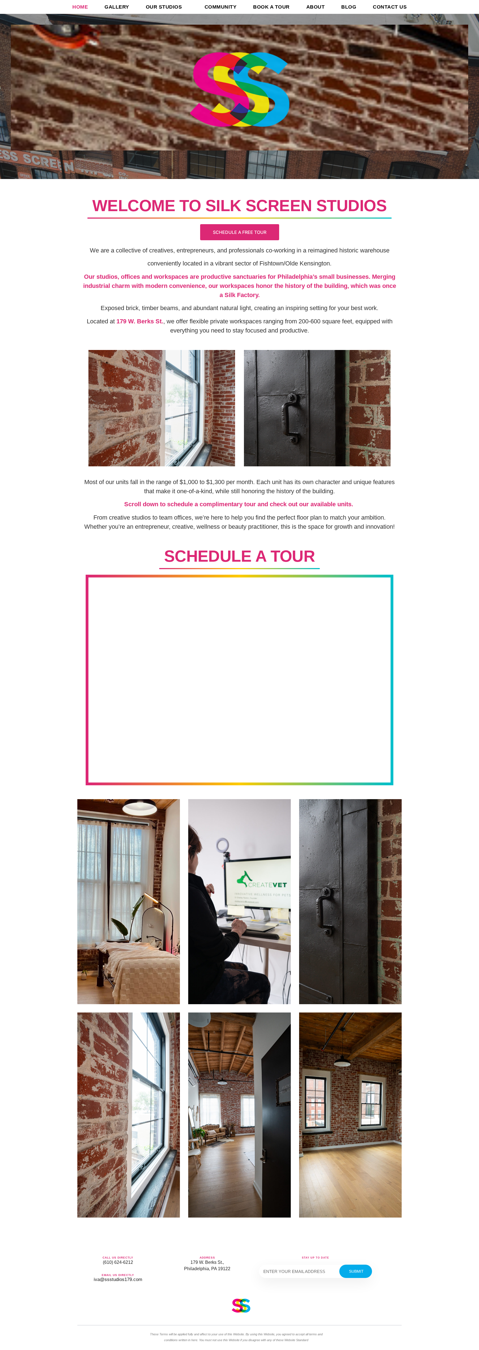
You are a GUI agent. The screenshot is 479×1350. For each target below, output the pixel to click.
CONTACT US (390, 7)
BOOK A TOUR (271, 7)
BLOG (348, 7)
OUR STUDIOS (164, 7)
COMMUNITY (221, 7)
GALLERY (117, 7)
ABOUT (315, 7)
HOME (80, 7)
